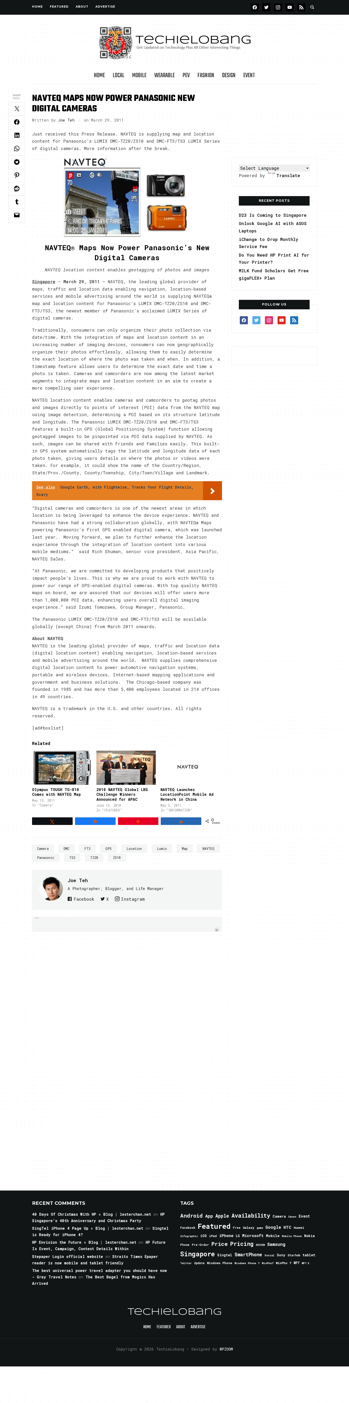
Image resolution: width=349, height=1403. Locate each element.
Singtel (224, 1255)
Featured (214, 1226)
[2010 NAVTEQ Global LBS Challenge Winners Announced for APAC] (126, 768)
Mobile (139, 75)
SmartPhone (248, 1254)
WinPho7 (268, 1263)
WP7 (296, 1263)
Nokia (309, 1236)
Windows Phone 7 (247, 1263)
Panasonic (45, 857)
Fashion (206, 75)
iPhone (226, 1235)
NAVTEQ (208, 848)
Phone (184, 1245)
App (209, 1216)
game (260, 1227)
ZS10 (117, 857)
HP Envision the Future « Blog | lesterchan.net (84, 1242)
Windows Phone (219, 1263)
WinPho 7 (283, 1263)
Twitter (186, 1263)
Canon (292, 1216)
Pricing (242, 1243)
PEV (186, 75)
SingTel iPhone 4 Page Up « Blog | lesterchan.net (87, 1228)
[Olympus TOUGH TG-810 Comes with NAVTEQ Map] (62, 768)
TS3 (72, 857)
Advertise (105, 6)
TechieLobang (174, 1312)
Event (249, 75)
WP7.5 (305, 1263)
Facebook (84, 899)
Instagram (133, 899)
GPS (108, 848)
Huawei (299, 1227)
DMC (66, 848)
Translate (288, 175)
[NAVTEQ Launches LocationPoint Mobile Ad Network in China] (190, 768)
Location (134, 848)
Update (199, 1263)
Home (37, 6)
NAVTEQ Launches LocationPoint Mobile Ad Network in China (186, 794)
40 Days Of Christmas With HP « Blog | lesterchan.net (91, 1214)
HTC (287, 1227)
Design (229, 75)
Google (273, 1227)
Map (185, 848)
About (82, 6)
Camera (43, 848)
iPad (213, 1236)
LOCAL (118, 75)
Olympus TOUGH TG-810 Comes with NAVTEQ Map (56, 792)
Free (237, 1227)
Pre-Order (200, 1245)
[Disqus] (127, 998)
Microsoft (253, 1235)
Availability (250, 1215)
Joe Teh (66, 120)
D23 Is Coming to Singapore (273, 215)
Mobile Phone (292, 1236)
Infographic (189, 1236)
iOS (203, 1235)
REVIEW (260, 1245)
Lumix (162, 848)
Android (191, 1215)
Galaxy (248, 1227)
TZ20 (94, 857)
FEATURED (59, 6)
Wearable (164, 75)
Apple (222, 1216)
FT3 (87, 848)
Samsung (276, 1244)
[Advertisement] (274, 121)
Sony (281, 1255)
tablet (308, 1254)
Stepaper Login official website (67, 1256)
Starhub (294, 1255)
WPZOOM (226, 1349)
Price (219, 1243)
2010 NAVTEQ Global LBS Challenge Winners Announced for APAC (122, 794)
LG (238, 1236)
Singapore (197, 1254)
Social (269, 1255)
